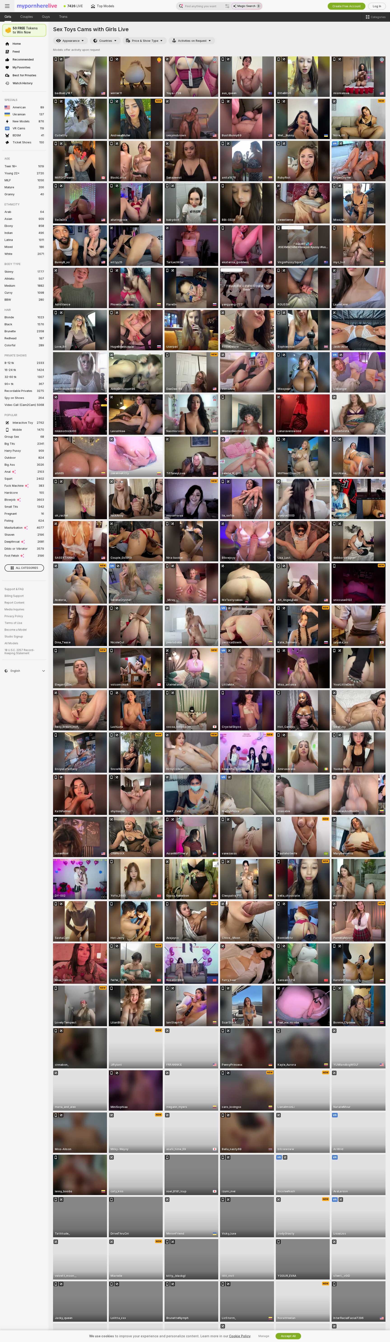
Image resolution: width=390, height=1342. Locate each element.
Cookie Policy (239, 1336)
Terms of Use (13, 623)
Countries (105, 40)
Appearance (71, 40)
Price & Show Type (145, 40)
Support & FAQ (14, 589)
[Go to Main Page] (37, 6)
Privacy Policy (14, 616)
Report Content (14, 602)
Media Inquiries (14, 609)
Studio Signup (14, 636)
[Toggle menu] (7, 6)
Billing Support (14, 596)
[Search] (227, 6)
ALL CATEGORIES (27, 568)
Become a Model (16, 629)
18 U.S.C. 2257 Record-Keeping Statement (20, 652)
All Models (11, 643)
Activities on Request (192, 40)
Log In (377, 6)
